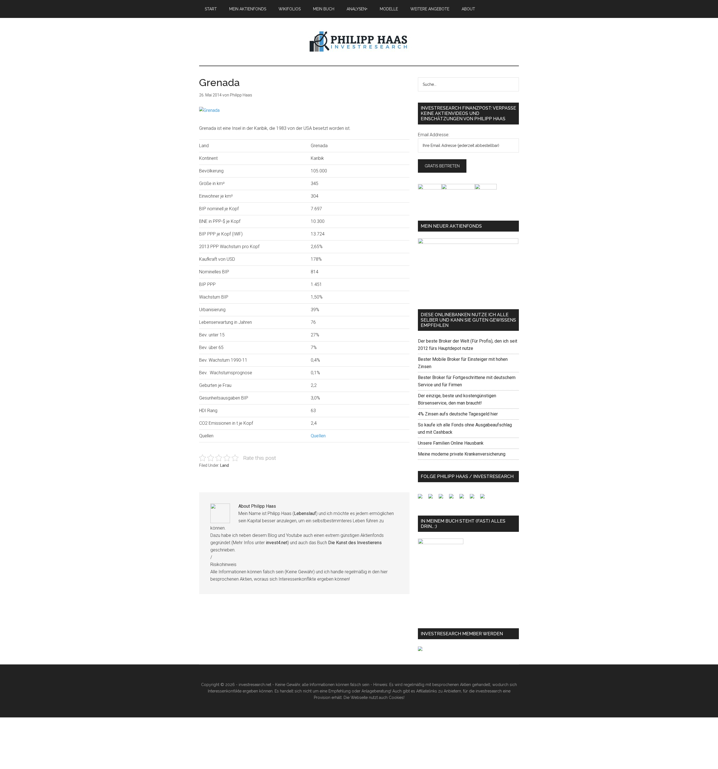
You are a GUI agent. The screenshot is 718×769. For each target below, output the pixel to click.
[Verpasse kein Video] (463, 498)
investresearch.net (359, 41)
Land (224, 465)
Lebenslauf (305, 513)
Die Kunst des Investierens (355, 542)
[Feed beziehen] (453, 498)
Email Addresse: (433, 134)
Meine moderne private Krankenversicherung (461, 454)
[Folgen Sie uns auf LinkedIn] (443, 498)
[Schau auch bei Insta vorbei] (474, 498)
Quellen (318, 435)
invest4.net (276, 542)
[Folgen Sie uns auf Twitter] (432, 498)
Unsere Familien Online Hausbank (451, 443)
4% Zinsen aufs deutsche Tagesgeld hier (458, 414)
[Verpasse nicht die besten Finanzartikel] (484, 498)
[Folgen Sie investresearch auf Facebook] (422, 498)
